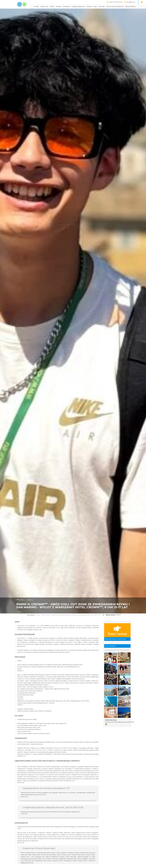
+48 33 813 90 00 (115, 2)
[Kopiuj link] (106, 724)
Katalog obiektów (130, 6)
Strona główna (31, 615)
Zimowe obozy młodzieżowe (114, 6)
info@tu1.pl (130, 2)
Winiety (52, 6)
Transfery (89, 6)
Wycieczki (102, 6)
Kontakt (36, 6)
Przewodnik (66, 6)
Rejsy (95, 6)
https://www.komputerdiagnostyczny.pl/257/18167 (119, 722)
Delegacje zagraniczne (78, 6)
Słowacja (58, 6)
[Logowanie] (141, 2)
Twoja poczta (44, 6)
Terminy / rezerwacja (117, 634)
